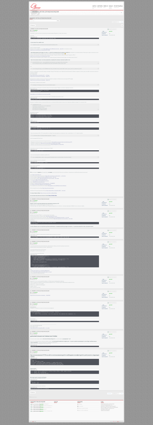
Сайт (93, 6)
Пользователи (80, 406)
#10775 (32, 292)
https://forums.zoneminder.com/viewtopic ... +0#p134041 (40, 295)
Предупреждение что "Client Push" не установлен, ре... (43, 407)
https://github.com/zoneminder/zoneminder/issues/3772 (62, 142)
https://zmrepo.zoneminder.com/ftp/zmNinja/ (49, 193)
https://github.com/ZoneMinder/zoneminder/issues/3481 (40, 94)
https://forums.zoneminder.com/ (39, 182)
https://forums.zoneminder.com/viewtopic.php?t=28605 (50, 143)
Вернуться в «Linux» (33, 397)
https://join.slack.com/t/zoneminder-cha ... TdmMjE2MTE (45, 183)
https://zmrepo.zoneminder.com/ (41, 179)
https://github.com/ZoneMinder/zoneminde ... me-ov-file (59, 217)
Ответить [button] (33, 25)
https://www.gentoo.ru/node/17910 (57, 144)
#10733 (32, 212)
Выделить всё (34, 113)
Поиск (105, 6)
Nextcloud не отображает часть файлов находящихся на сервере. (44, 405)
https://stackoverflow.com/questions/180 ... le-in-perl (42, 271)
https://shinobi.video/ (53, 195)
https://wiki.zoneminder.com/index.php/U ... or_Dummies (55, 175)
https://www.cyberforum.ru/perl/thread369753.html (40, 270)
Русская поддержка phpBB (33, 423)
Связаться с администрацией (83, 408)
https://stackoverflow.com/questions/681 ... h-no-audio (39, 328)
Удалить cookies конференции (83, 410)
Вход (110, 6)
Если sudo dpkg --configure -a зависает (40, 409)
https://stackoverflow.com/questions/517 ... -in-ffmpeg (39, 75)
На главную (80, 404)
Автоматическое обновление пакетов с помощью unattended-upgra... (45, 410)
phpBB (33, 421)
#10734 (32, 231)
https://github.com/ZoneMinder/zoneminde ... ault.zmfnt (53, 48)
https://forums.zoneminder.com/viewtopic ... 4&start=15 (40, 76)
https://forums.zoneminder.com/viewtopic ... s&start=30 (40, 80)
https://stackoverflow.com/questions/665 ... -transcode (55, 190)
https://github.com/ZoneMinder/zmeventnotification (57, 185)
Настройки (109, 393)
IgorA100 (35, 30)
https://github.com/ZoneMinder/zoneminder (41, 180)
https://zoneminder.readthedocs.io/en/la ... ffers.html (47, 177)
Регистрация (117, 6)
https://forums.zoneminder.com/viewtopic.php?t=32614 (40, 56)
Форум (99, 6)
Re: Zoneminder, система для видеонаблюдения (39, 199)
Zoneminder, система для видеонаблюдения (40, 18)
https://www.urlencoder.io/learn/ (48, 188)
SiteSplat (118, 421)
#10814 (32, 351)
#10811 (32, 333)
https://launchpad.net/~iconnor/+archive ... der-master (49, 178)
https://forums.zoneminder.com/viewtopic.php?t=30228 (40, 50)
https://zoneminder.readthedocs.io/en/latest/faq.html (41, 184)
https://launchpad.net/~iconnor (51, 216)
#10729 (32, 30)
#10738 (32, 278)
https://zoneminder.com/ (36, 174)
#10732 (32, 200)
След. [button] (122, 21)
